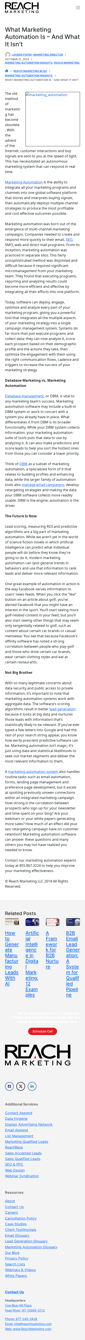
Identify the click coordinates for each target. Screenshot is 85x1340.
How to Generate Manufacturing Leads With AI (12, 958)
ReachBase (14, 1147)
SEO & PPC (14, 1164)
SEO (69, 239)
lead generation (62, 709)
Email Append (16, 1130)
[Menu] (78, 8)
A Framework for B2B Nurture (52, 949)
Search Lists (15, 1264)
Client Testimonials (20, 1229)
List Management (19, 1136)
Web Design (15, 1170)
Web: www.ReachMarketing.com (28, 1329)
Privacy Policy (16, 1258)
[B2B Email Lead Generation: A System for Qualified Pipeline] (73, 922)
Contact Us (14, 1207)
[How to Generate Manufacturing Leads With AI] (12, 922)
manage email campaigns (43, 484)
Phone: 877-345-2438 (21, 1319)
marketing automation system (33, 771)
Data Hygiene (16, 1118)
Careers (11, 1212)
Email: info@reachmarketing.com (28, 1324)
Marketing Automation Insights (29, 62)
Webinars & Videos (20, 1270)
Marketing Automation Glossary (31, 1247)
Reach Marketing (67, 62)
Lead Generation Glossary (26, 1241)
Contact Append (18, 1113)
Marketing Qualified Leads (26, 1141)
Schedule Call (42, 1031)
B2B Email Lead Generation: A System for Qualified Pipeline (73, 964)
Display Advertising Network (29, 1124)
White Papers (16, 1275)
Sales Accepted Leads (23, 1153)
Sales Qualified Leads (22, 1159)
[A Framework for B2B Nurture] (53, 922)
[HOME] (6, 71)
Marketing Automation (24, 182)
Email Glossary (17, 1235)
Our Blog (12, 1252)
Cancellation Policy (21, 1218)
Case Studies (16, 1224)
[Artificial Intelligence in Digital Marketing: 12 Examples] (32, 922)
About (10, 1201)
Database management (24, 396)
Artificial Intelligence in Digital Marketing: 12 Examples (32, 964)
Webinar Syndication (22, 1176)
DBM (23, 463)
